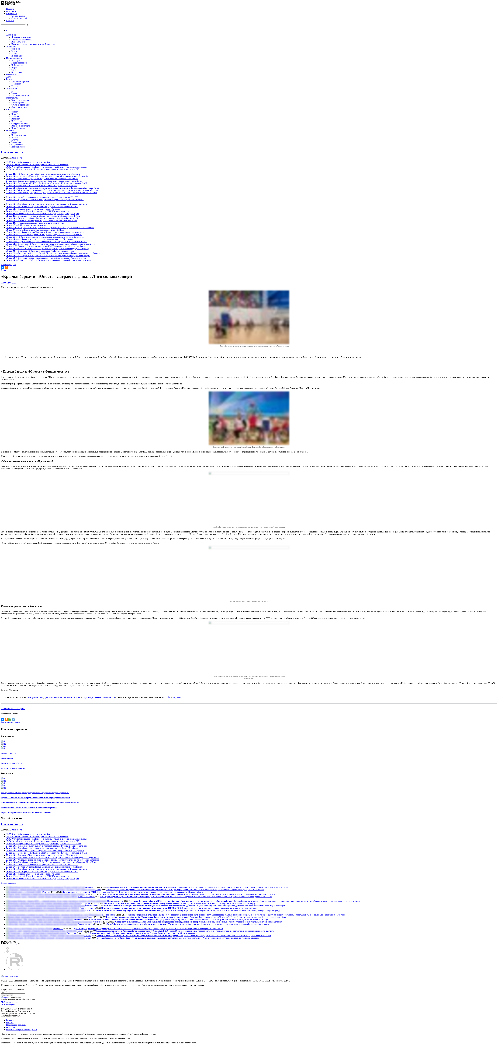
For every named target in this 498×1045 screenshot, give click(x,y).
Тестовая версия (8, 1004)
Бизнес (9, 79)
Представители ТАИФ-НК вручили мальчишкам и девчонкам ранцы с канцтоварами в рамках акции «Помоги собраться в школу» (137, 892)
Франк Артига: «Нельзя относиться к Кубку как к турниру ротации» (42, 213)
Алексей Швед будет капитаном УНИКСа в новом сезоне (37, 211)
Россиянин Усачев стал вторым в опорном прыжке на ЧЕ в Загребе (41, 185)
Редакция (10, 1020)
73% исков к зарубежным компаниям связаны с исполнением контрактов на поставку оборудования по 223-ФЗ (186, 897)
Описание (10, 1027)
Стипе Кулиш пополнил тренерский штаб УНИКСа (35, 230)
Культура (15, 140)
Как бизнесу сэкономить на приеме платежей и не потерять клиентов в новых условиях (198, 922)
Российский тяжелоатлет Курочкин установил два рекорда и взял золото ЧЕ (42, 169)
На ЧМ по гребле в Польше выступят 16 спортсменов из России (37, 164)
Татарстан (20, 708)
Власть (14, 133)
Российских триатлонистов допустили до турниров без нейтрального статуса (46, 204)
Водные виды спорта (20, 126)
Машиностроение (19, 63)
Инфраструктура (18, 135)
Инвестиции (17, 56)
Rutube (167, 697)
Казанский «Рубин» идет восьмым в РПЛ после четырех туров (40, 251)
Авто (8, 77)
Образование (17, 144)
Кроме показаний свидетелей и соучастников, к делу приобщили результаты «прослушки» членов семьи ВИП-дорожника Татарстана (236, 915)
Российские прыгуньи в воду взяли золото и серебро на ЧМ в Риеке (42, 178)
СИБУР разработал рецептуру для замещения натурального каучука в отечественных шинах (179, 908)
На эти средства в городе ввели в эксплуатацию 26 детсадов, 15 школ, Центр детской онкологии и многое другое (197, 887)
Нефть (14, 67)
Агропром (15, 60)
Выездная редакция (20, 100)
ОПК (13, 70)
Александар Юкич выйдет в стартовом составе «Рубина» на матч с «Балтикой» (47, 176)
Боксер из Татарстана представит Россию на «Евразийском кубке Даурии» (45, 181)
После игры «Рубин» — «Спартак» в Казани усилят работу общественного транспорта (50, 244)
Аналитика (11, 35)
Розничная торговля (20, 81)
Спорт (9, 109)
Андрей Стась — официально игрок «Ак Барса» (33, 209)
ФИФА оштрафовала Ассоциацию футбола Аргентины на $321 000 (42, 197)
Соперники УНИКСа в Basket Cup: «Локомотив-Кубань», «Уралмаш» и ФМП (46, 183)
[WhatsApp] (9, 719)
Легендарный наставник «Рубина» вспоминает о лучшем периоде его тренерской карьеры (178, 938)
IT (12, 91)
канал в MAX (73, 697)
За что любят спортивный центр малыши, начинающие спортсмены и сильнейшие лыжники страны (187, 924)
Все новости (16, 158)
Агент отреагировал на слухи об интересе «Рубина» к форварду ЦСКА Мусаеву (47, 248)
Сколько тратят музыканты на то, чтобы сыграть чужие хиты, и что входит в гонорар (178, 903)
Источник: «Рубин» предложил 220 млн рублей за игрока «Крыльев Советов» (46, 258)
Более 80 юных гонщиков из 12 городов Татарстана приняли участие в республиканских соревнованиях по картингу (184, 931)
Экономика (11, 46)
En (7, 30)
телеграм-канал (35, 697)
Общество (10, 130)
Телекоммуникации (20, 95)
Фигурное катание (19, 123)
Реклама (9, 1022)
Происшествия (18, 147)
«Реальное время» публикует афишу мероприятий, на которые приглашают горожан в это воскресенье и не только (148, 928)
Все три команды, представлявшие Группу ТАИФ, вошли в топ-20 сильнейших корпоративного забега (188, 894)
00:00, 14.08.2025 (8, 283)
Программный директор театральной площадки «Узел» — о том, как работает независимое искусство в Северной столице (178, 919)
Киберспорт (16, 121)
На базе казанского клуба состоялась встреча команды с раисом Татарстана (185, 890)
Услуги (14, 86)
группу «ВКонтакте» (55, 697)
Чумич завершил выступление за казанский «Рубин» (35, 223)
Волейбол (15, 119)
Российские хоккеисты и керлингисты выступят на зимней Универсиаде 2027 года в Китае (52, 188)
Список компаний (19, 18)
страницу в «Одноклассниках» (99, 697)
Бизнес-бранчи (18, 102)
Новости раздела (8, 265)
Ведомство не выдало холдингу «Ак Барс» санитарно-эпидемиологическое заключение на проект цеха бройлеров (194, 906)
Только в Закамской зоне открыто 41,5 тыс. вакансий (142, 933)
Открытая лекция (19, 107)
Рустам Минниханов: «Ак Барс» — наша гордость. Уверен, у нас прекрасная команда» (47, 167)
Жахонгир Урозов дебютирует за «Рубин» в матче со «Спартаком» (41, 220)
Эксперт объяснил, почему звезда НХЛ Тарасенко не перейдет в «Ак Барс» (45, 246)
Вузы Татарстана (18, 42)
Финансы (15, 49)
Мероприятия (12, 98)
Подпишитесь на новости (12, 989)
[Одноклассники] (6, 267)
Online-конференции (20, 105)
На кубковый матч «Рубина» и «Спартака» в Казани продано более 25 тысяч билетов (50, 227)
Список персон (18, 16)
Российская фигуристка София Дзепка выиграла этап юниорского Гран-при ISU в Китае (51, 192)
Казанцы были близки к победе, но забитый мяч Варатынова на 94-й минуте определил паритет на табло (183, 935)
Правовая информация (16, 1025)
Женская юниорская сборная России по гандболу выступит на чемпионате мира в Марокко (52, 190)
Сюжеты (10, 20)
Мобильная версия (9, 1002)
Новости (10, 9)
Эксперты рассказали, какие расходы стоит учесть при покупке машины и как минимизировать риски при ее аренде (187, 910)
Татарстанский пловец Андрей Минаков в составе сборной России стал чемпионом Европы (53, 253)
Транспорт (16, 84)
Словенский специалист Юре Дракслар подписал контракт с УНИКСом (44, 234)
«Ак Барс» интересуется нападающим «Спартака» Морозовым (40, 239)
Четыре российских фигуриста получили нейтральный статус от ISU (42, 218)
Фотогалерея (12, 11)
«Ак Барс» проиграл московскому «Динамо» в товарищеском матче (42, 206)
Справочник (11, 13)
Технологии (11, 88)
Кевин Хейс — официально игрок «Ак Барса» (29, 162)
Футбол (14, 112)
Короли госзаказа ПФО (21, 39)
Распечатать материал (10, 722)
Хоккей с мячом (18, 128)
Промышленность (14, 58)
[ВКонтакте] (2, 267)
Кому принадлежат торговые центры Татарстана (33, 44)
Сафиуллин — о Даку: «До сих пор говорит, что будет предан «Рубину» (44, 216)
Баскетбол (15, 116)
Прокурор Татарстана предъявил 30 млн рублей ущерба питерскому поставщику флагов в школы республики (196, 917)
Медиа (14, 93)
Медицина (16, 142)
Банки (14, 51)
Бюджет (14, 53)
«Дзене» (177, 697)
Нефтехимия (17, 65)
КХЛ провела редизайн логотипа (26, 225)
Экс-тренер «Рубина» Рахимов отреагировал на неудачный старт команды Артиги (48, 260)
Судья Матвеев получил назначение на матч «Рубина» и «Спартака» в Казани (46, 241)
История (15, 137)
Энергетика (16, 72)
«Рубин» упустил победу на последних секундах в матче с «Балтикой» (43, 174)
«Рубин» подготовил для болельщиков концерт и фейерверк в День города (45, 237)
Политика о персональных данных (21, 1029)
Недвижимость (13, 74)
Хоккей (14, 114)
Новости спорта (12, 152)
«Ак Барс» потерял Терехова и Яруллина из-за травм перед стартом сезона (45, 232)
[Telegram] (13, 719)
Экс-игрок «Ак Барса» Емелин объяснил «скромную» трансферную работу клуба (48, 255)
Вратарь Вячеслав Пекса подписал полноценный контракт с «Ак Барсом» (45, 199)
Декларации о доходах (21, 37)
